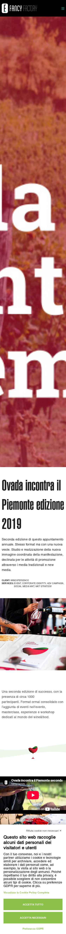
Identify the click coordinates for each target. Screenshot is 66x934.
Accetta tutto (33, 904)
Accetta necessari (33, 917)
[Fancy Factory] (19, 8)
